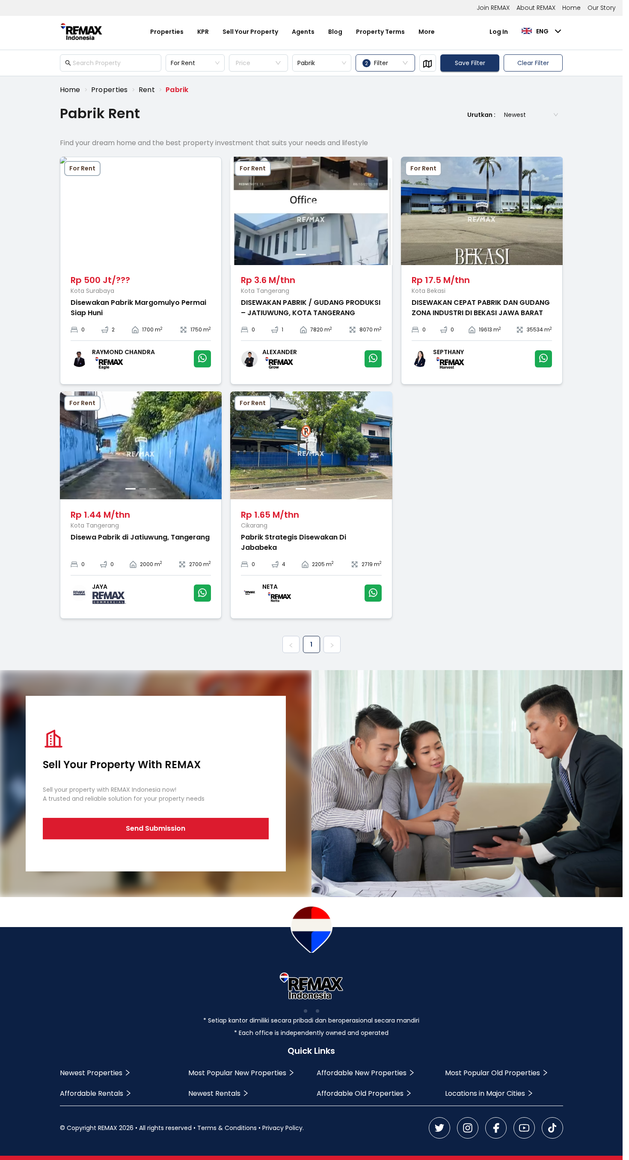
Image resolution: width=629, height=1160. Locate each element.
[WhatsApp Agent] (202, 358)
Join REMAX (493, 7)
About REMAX (535, 7)
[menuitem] (166, 32)
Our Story (601, 7)
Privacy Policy (282, 1128)
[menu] (293, 32)
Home (571, 7)
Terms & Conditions (227, 1128)
